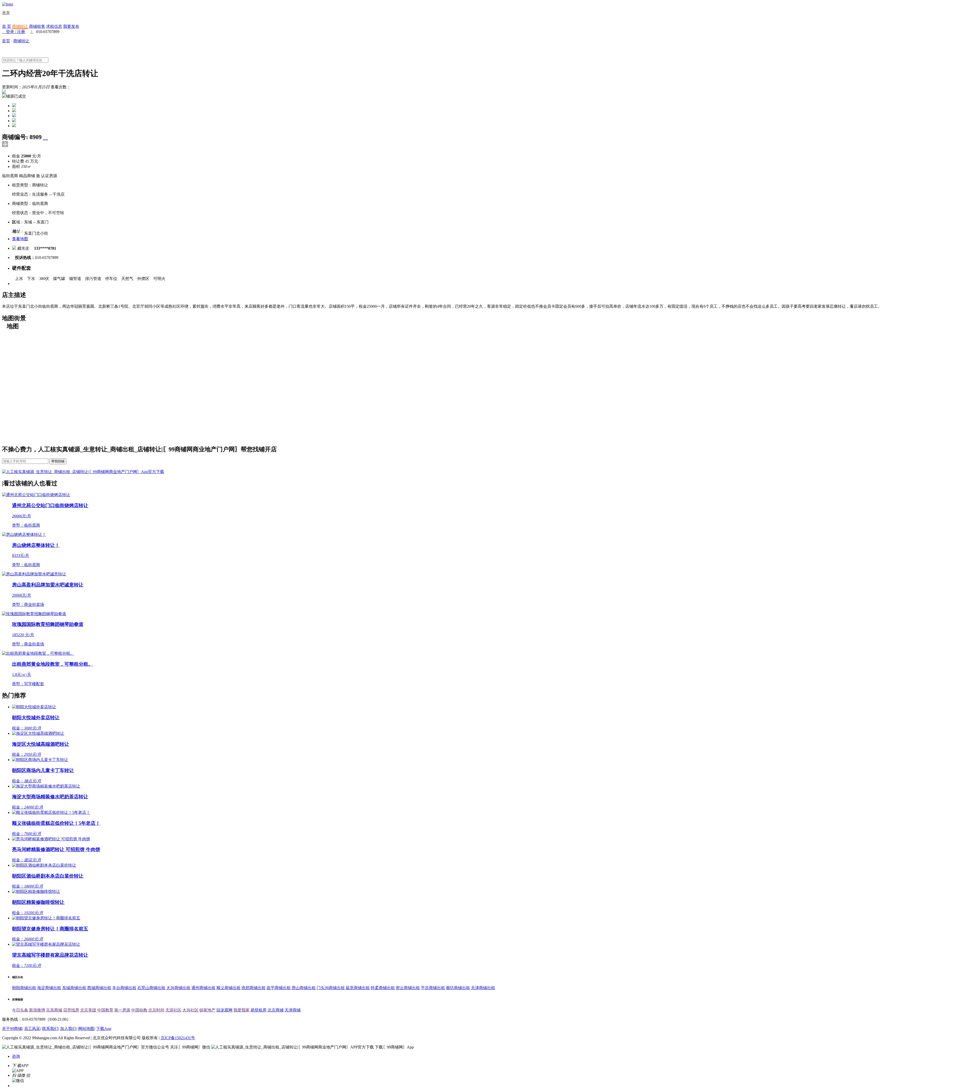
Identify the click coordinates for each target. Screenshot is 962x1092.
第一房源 (122, 1010)
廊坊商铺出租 (458, 988)
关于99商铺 (12, 1028)
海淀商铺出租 (49, 988)
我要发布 (71, 26)
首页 (6, 41)
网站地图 (86, 1028)
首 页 (6, 26)
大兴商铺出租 (178, 988)
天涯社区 (173, 1010)
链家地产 (207, 1010)
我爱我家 (241, 1010)
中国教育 (105, 1010)
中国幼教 (139, 1010)
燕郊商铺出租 (254, 988)
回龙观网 (224, 1010)
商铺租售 (37, 26)
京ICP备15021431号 (178, 1038)
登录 (10, 32)
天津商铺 (293, 1010)
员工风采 (32, 1028)
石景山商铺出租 (151, 988)
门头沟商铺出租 (331, 988)
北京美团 (88, 1010)
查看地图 (20, 239)
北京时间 (156, 1010)
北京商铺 (276, 1010)
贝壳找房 (71, 1010)
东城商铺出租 (74, 988)
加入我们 (68, 1028)
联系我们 (50, 1028)
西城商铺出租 (99, 988)
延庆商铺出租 (358, 988)
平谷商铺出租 (433, 988)
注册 (21, 32)
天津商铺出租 (483, 988)
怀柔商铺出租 (383, 988)
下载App (103, 1028)
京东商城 (54, 1010)
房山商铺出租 (304, 988)
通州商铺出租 (203, 988)
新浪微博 (37, 1010)
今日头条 (20, 1010)
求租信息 (54, 26)
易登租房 (259, 1010)
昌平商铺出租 (279, 988)
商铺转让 (20, 26)
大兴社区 (190, 1010)
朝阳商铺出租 (24, 988)
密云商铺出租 (408, 988)
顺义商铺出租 (228, 988)
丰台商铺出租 (124, 988)
